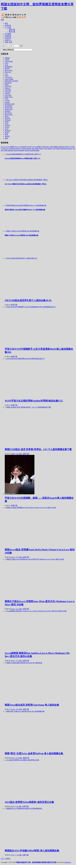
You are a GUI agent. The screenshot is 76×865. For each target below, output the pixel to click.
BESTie (7, 68)
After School (9, 61)
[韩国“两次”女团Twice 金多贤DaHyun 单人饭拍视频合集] (25, 711)
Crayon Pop (8, 77)
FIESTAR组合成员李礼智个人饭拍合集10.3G (28, 300)
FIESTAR (8, 86)
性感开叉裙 (12, 148)
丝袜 (47, 146)
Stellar (7, 122)
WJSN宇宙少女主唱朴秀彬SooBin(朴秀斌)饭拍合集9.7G (34, 400)
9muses (3, 146)
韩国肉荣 (21, 150)
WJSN (7, 132)
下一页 (4, 858)
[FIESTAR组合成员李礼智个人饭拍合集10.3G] (21, 258)
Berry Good (8, 70)
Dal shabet (8, 83)
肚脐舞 (6, 150)
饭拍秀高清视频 (34, 150)
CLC (6, 74)
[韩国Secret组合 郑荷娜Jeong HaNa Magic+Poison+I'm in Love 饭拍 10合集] (30, 507)
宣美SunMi (5, 148)
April (6, 65)
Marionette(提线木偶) (20, 146)
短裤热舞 (62, 148)
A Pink (7, 59)
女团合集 (8, 25)
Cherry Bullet (9, 79)
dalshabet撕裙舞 (9, 146)
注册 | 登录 (8, 42)
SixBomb (8, 120)
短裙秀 (58, 148)
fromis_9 (7, 88)
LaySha (7, 100)
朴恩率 (24, 148)
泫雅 (33, 148)
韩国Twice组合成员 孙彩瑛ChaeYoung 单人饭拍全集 (32, 705)
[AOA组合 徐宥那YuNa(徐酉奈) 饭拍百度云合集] (22, 760)
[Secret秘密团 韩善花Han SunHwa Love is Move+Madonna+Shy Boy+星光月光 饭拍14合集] (36, 611)
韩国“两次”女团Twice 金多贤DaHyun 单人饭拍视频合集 (34, 753)
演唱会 (41, 148)
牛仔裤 (45, 148)
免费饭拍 (55, 146)
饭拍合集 (27, 150)
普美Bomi (18, 148)
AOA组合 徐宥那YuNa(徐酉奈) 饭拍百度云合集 (29, 802)
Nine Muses (8, 106)
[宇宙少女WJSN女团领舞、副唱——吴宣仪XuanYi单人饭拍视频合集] (19, 494)
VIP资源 (43, 146)
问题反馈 (8, 36)
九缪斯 (51, 146)
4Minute (7, 58)
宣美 (6, 134)
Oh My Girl (8, 107)
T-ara (6, 123)
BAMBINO (8, 67)
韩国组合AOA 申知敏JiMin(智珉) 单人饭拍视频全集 (32, 850)
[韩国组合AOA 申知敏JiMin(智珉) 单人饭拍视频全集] (23, 808)
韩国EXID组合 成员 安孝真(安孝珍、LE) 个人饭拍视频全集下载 (38, 449)
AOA (6, 63)
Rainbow (7, 111)
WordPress (67, 862)
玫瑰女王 (50, 148)
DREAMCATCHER (11, 81)
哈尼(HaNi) (67, 146)
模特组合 (28, 148)
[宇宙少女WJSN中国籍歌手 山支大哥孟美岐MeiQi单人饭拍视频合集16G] (30, 307)
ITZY (6, 98)
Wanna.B (8, 130)
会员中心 (8, 40)
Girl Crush (8, 95)
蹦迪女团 (10, 150)
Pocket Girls (8, 109)
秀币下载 (12, 32)
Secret (7, 116)
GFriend (7, 93)
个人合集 (8, 27)
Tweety (7, 127)
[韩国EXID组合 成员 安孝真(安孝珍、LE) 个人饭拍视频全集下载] (28, 407)
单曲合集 (61, 146)
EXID (7, 84)
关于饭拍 (8, 34)
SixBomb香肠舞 (36, 146)
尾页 (8, 858)
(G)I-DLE (8, 90)
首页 (2, 20)
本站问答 (8, 38)
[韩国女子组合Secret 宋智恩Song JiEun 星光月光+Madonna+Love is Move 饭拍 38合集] (34, 559)
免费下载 (12, 29)
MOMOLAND (9, 104)
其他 (6, 138)
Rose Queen (8, 114)
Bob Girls (8, 72)
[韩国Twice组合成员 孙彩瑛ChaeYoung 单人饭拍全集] (23, 663)
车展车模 (16, 150)
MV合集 (29, 146)
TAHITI (7, 125)
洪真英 (7, 136)
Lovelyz (7, 102)
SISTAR (7, 118)
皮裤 (54, 148)
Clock (7, 75)
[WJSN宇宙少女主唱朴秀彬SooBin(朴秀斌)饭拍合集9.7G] (25, 358)
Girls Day (8, 91)
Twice (7, 129)
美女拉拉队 (69, 148)
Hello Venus (8, 97)
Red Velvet (8, 113)
